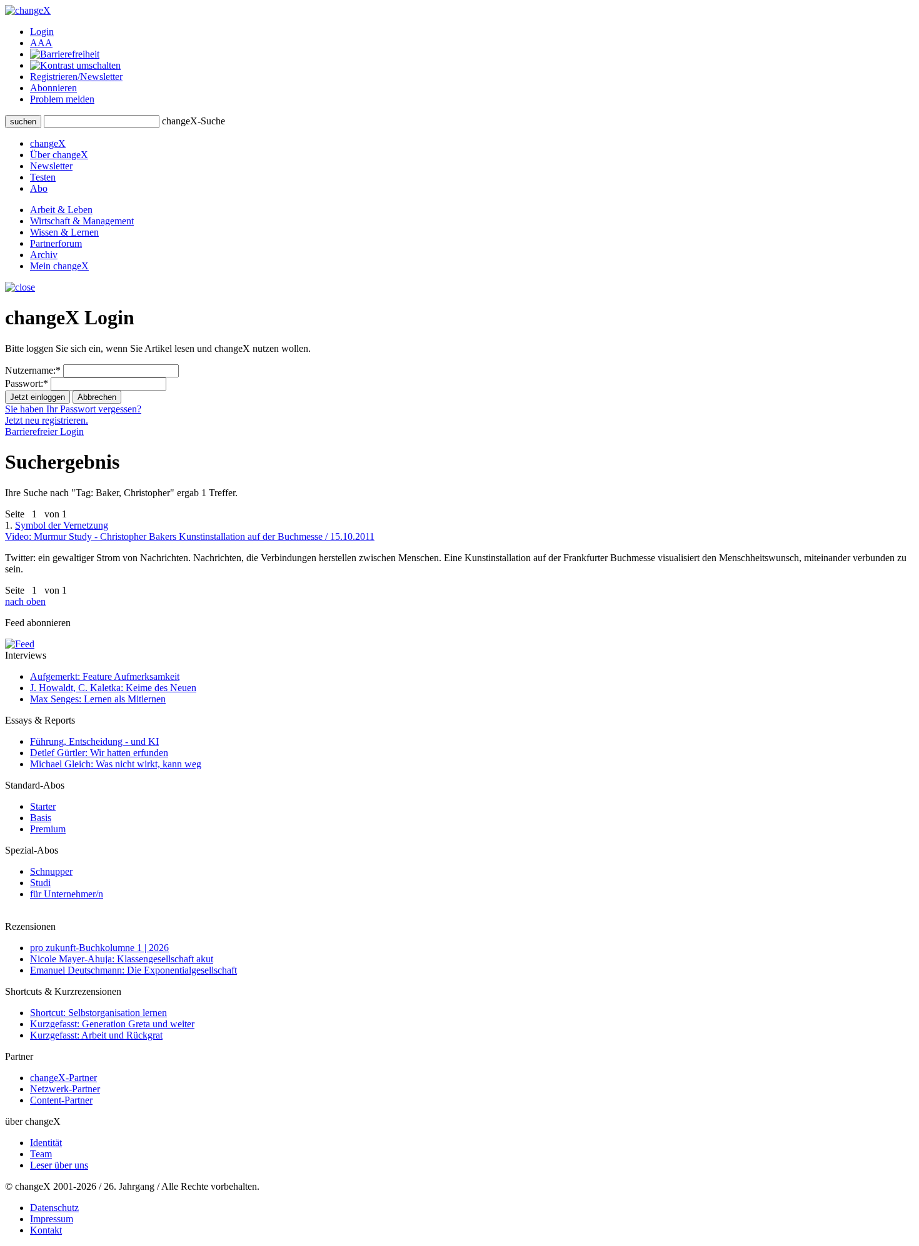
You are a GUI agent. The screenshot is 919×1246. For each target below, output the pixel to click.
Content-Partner (61, 1100)
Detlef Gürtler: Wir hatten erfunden (99, 752)
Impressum (51, 1219)
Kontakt (46, 1230)
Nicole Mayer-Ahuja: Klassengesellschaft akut (121, 959)
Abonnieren (53, 87)
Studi (40, 882)
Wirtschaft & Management (82, 221)
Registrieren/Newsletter (76, 76)
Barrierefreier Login (44, 431)
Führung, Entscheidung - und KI (94, 741)
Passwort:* (26, 383)
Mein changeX (59, 266)
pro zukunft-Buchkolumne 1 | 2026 (99, 947)
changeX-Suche (193, 121)
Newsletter (51, 166)
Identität (46, 1142)
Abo (39, 188)
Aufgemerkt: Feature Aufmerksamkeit (104, 676)
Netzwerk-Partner (65, 1089)
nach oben (25, 601)
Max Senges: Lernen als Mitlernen (98, 699)
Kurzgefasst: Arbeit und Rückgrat (96, 1035)
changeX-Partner (63, 1077)
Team (41, 1154)
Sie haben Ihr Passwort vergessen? (73, 409)
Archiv (44, 254)
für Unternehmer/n (66, 894)
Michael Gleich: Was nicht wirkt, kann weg (115, 764)
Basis (40, 817)
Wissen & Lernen (64, 232)
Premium (48, 829)
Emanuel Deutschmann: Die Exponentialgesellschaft (133, 970)
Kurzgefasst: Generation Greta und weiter (112, 1024)
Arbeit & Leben (61, 209)
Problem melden (62, 99)
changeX (48, 143)
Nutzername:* (33, 370)
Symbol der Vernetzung (189, 531)
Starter (43, 806)
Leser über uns (59, 1165)
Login (42, 31)
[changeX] (28, 10)
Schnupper (51, 871)
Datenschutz (54, 1207)
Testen (43, 177)
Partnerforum (56, 243)
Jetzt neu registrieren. (46, 420)
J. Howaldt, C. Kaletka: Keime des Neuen (113, 687)
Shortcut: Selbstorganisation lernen (98, 1012)
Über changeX (59, 154)
